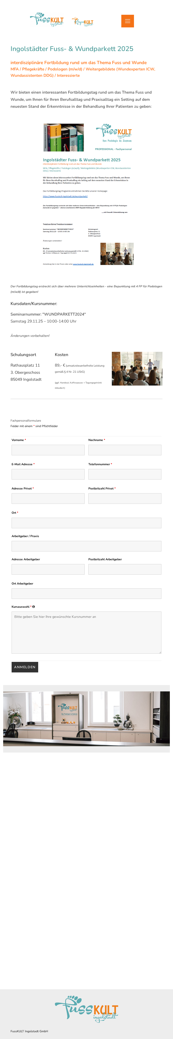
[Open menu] (127, 21)
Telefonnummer (100, 464)
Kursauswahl (24, 607)
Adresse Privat (23, 489)
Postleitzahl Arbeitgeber (105, 559)
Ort (15, 513)
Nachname (96, 440)
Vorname (19, 440)
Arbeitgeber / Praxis (25, 536)
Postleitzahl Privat (102, 489)
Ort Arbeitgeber (22, 584)
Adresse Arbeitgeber (26, 559)
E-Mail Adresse (23, 464)
